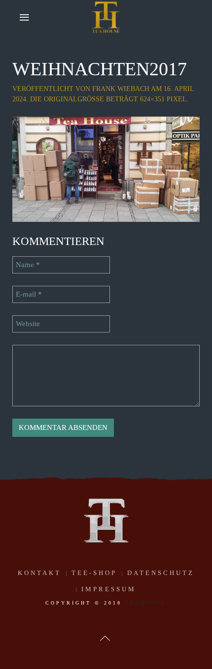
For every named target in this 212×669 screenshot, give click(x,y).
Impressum (108, 589)
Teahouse (146, 603)
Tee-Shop (94, 573)
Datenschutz (160, 573)
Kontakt (39, 573)
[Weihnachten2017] (106, 168)
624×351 (152, 99)
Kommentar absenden (63, 427)
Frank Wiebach (120, 88)
